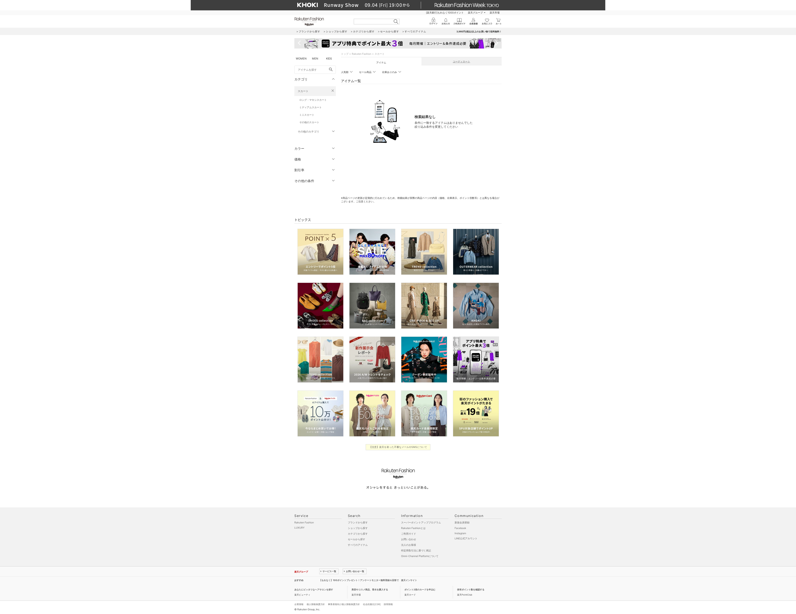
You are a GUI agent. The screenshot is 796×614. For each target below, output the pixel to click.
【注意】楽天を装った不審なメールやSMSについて (398, 447)
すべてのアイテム (358, 544)
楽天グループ (475, 12)
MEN (315, 58)
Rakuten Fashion (361, 53)
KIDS (329, 58)
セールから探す (356, 539)
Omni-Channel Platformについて (419, 556)
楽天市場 (495, 12)
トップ (344, 53)
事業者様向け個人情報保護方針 (344, 604)
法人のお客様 (408, 544)
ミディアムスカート (310, 107)
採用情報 (388, 604)
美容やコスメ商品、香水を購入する (370, 589)
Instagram (460, 533)
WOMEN (301, 58)
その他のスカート (309, 122)
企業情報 (298, 604)
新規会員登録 (462, 522)
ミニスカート (306, 114)
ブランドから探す (358, 522)
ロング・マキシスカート (313, 99)
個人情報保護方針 (316, 604)
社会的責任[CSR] (372, 604)
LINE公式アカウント (466, 538)
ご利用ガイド (408, 533)
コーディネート (461, 61)
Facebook (460, 528)
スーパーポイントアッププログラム (421, 522)
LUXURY (299, 527)
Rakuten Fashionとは (413, 528)
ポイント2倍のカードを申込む (420, 589)
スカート (303, 91)
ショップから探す (358, 528)
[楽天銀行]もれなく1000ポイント (445, 12)
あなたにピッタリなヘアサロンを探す (313, 589)
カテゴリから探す (358, 533)
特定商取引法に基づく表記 (416, 550)
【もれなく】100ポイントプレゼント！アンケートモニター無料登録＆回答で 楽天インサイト (368, 580)
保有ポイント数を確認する (470, 589)
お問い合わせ (408, 539)
